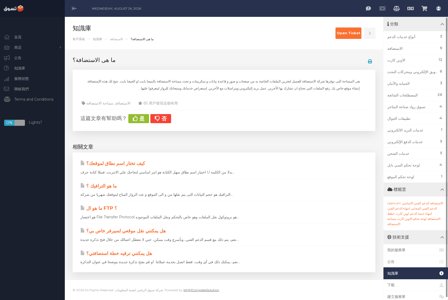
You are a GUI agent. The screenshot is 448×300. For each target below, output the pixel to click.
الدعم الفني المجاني (424, 208)
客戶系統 (79, 39)
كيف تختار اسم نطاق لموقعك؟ (115, 163)
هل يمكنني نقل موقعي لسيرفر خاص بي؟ (125, 231)
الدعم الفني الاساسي (415, 203)
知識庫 (97, 39)
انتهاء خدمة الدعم (421, 213)
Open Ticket (348, 33)
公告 (391, 261)
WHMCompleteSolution (201, 290)
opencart (394, 203)
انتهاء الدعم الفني (398, 208)
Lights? (24, 122)
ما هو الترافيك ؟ (101, 186)
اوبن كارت (402, 213)
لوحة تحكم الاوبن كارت (411, 219)
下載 (391, 285)
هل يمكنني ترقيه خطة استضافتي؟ (118, 253)
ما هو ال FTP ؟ (101, 208)
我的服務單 (396, 250)
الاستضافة (116, 39)
